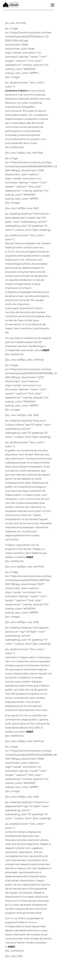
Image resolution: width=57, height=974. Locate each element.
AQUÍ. (29, 557)
